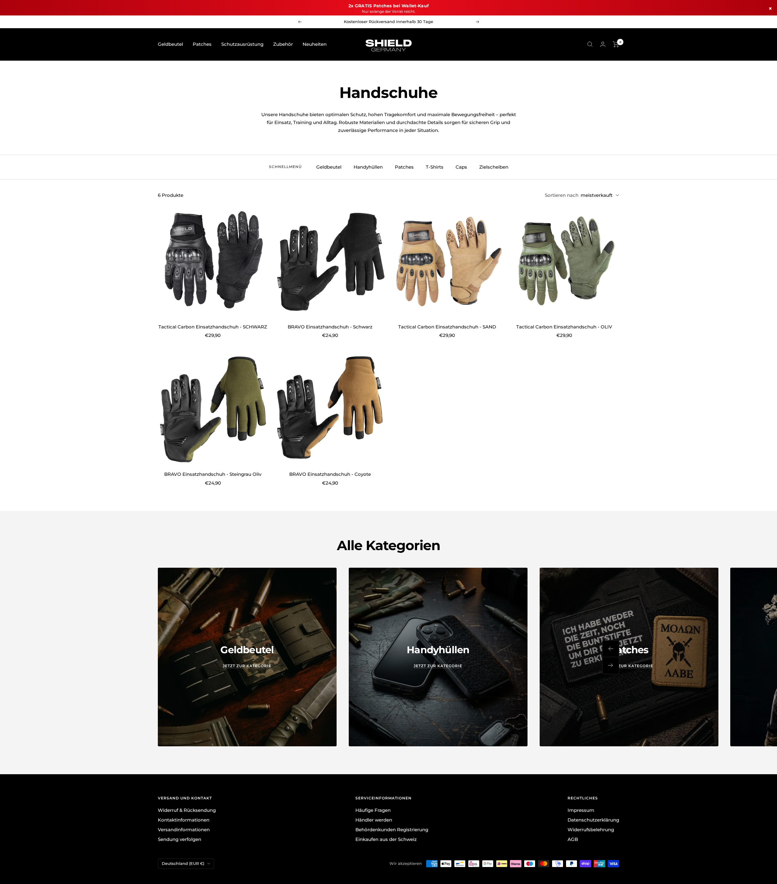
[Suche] (590, 44)
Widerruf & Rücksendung (187, 810)
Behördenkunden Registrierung (391, 829)
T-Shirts (434, 167)
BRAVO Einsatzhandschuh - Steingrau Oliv (212, 474)
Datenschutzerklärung (593, 820)
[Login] (603, 44)
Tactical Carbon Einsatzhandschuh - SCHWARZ (212, 327)
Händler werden (373, 820)
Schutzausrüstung (242, 44)
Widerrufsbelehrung (591, 829)
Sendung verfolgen (179, 839)
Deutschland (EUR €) (183, 863)
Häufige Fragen (373, 810)
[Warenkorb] (616, 44)
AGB (573, 839)
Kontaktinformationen (183, 820)
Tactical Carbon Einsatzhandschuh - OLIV (564, 327)
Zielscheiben (493, 167)
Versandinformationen (184, 829)
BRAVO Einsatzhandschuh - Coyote (330, 474)
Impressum (581, 810)
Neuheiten (315, 44)
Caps (461, 167)
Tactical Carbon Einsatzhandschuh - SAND (447, 327)
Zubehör (283, 44)
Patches (202, 44)
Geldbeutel (170, 44)
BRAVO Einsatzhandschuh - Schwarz (330, 327)
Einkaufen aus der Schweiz (386, 839)
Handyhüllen (368, 167)
